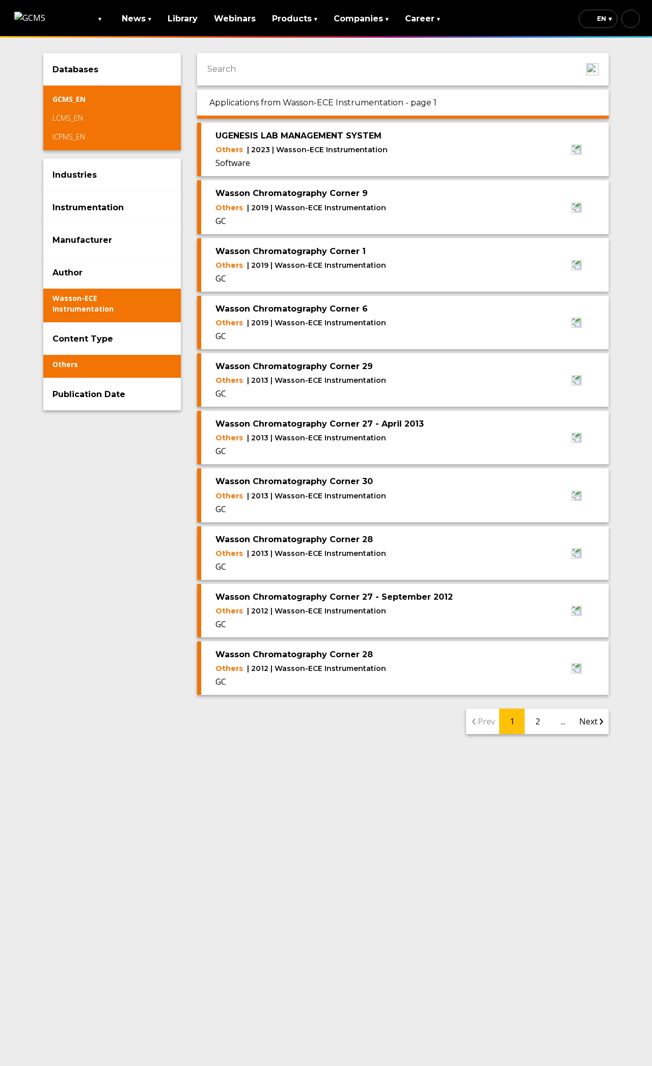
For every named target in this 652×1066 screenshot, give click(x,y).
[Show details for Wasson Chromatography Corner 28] (576, 554)
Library (183, 18)
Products (294, 18)
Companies (361, 18)
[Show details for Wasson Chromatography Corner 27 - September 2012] (576, 612)
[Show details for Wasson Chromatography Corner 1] (576, 266)
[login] (630, 19)
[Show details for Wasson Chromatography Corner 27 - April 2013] (576, 439)
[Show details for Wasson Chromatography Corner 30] (576, 497)
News (136, 18)
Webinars (235, 18)
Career (422, 18)
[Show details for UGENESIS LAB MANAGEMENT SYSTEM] (576, 150)
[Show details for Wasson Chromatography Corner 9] (576, 208)
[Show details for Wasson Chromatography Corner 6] (576, 324)
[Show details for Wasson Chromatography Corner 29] (576, 381)
